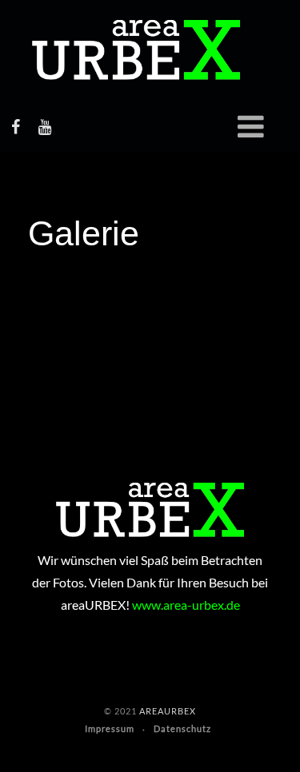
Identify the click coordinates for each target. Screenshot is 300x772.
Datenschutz (182, 728)
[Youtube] (44, 126)
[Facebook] (15, 126)
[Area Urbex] (136, 50)
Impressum (109, 728)
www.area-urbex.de (186, 604)
